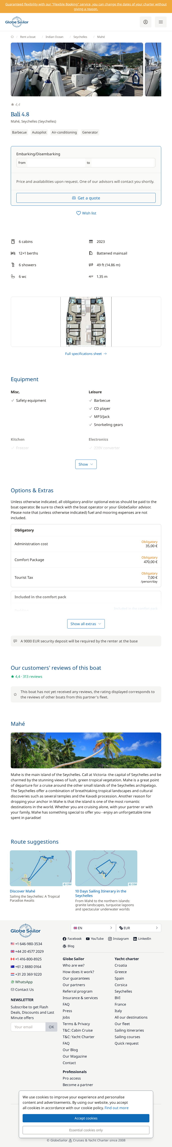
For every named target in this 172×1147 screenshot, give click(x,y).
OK (51, 1026)
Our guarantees (76, 978)
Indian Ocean (54, 37)
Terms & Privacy (76, 1023)
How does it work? (78, 971)
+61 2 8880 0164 (28, 966)
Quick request (127, 1043)
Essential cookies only (86, 1130)
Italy (118, 1010)
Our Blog (70, 1049)
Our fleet (122, 1023)
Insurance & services (80, 997)
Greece (121, 971)
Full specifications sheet (83, 353)
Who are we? (73, 965)
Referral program (77, 991)
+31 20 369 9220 (28, 974)
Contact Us (24, 989)
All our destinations (131, 1017)
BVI (117, 997)
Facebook (75, 938)
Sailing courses (127, 1036)
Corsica (121, 984)
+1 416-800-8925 (28, 959)
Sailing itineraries (129, 1030)
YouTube (97, 938)
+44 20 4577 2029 (29, 951)
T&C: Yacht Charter (79, 1036)
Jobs (66, 1017)
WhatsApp (24, 981)
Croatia (121, 965)
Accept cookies (86, 1118)
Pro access (72, 1078)
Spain (119, 978)
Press (67, 1010)
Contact (69, 1062)
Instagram (121, 938)
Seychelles (80, 37)
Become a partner (78, 1084)
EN (80, 928)
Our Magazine (75, 1056)
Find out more (117, 1107)
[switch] (86, 213)
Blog (71, 946)
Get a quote (89, 198)
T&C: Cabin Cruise (78, 1030)
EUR (127, 928)
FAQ (66, 1004)
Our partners (74, 984)
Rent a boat (28, 37)
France (120, 1004)
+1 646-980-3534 (28, 943)
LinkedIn (144, 938)
